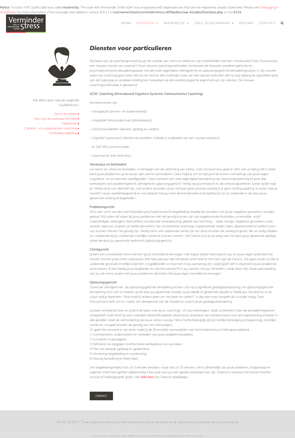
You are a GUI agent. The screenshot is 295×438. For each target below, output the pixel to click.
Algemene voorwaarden (194, 422)
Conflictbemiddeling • (64, 133)
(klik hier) (147, 377)
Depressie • (70, 123)
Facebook (133, 422)
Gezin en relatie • (67, 114)
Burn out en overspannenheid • (57, 119)
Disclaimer (166, 422)
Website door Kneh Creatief (185, 436)
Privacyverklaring (226, 422)
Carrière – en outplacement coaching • (51, 128)
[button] (282, 22)
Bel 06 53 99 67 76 (71, 422)
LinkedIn (149, 422)
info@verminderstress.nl (105, 422)
